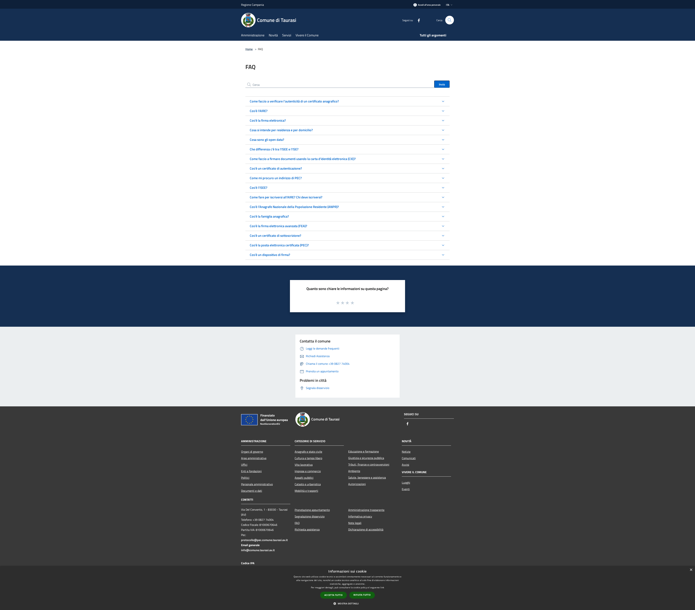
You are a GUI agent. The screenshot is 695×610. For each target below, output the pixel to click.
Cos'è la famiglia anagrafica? (269, 216)
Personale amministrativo (257, 484)
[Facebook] (417, 20)
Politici (245, 478)
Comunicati (409, 458)
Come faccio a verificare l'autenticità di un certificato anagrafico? (294, 101)
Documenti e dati (251, 491)
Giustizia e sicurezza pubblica (366, 458)
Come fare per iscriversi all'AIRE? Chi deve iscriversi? (286, 197)
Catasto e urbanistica (308, 484)
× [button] (691, 570)
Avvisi (405, 464)
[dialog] (347, 588)
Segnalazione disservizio (310, 516)
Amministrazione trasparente (366, 510)
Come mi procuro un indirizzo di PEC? (276, 178)
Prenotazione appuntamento (312, 510)
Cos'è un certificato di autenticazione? (276, 168)
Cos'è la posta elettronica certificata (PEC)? (279, 245)
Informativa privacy (360, 516)
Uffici (244, 464)
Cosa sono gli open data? (267, 139)
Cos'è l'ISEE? (258, 187)
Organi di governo (252, 451)
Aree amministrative (253, 458)
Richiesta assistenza (307, 529)
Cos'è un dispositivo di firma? (270, 254)
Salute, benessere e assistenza (367, 477)
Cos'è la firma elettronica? (268, 120)
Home (249, 49)
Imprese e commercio (308, 471)
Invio (442, 84)
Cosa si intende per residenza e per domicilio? (281, 130)
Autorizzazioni (357, 484)
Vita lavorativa (304, 464)
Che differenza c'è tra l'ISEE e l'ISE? (274, 149)
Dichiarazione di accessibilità (365, 529)
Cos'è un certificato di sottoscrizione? (275, 235)
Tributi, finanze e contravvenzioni (368, 464)
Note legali (354, 523)
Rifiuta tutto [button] (362, 594)
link (382, 587)
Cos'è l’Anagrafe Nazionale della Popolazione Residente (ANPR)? (294, 206)
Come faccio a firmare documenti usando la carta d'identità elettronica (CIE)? (303, 158)
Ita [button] (447, 5)
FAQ (297, 523)
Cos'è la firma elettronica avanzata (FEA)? (278, 226)
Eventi (406, 489)
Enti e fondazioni (251, 471)
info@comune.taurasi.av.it (258, 550)
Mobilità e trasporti (306, 491)
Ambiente (354, 471)
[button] (347, 603)
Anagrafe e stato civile (308, 451)
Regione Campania (252, 5)
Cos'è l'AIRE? (259, 110)
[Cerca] (449, 20)
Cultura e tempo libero (308, 458)
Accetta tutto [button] (333, 595)
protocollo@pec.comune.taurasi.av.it (264, 540)
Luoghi (406, 482)
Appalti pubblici (304, 478)
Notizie (406, 451)
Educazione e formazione (363, 451)
